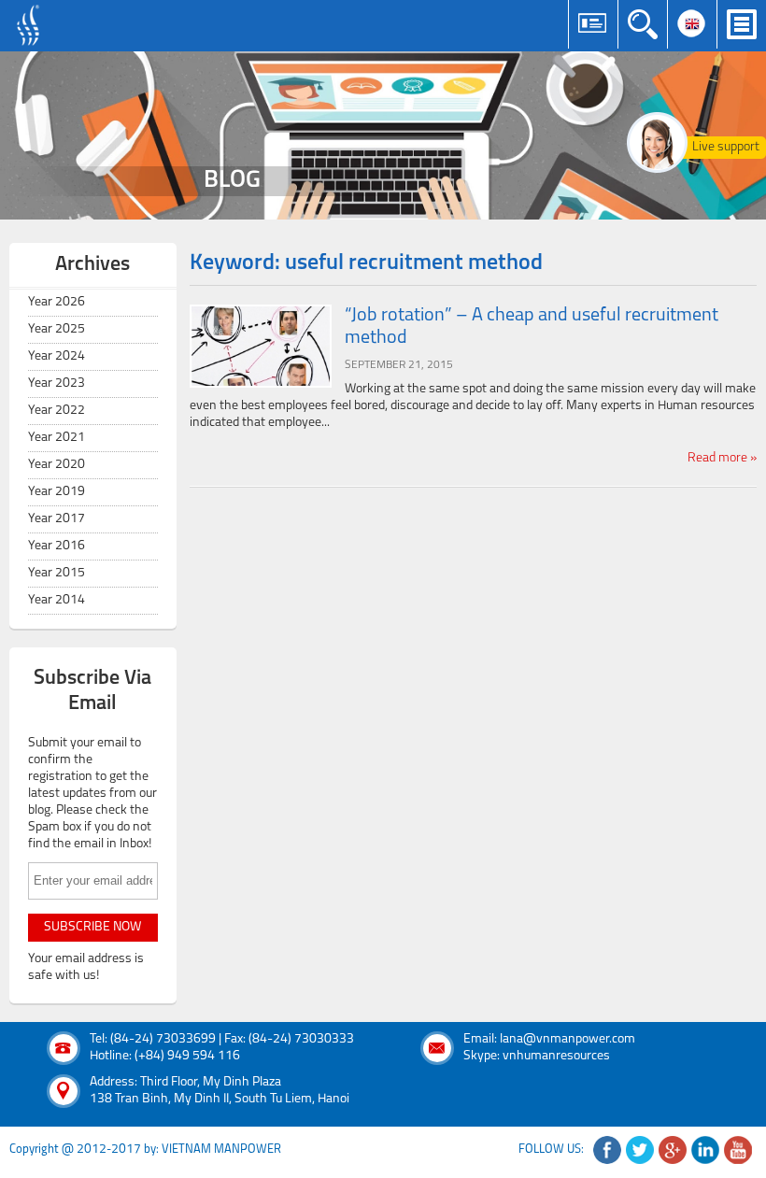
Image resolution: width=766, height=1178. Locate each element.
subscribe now (92, 927)
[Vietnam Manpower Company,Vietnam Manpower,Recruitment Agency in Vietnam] (30, 26)
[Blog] (383, 135)
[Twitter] (640, 1150)
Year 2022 (56, 411)
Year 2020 (56, 465)
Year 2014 (56, 600)
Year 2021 (56, 438)
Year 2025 (56, 329)
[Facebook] (607, 1150)
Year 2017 (56, 519)
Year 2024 (56, 356)
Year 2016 (56, 546)
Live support (725, 147)
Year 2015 (56, 573)
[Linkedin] (705, 1150)
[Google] (673, 1150)
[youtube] (738, 1150)
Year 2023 (56, 383)
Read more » (722, 458)
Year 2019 (56, 492)
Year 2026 (56, 302)
